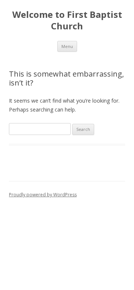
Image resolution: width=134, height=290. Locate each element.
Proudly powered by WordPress (43, 194)
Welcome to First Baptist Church (67, 20)
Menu (67, 46)
